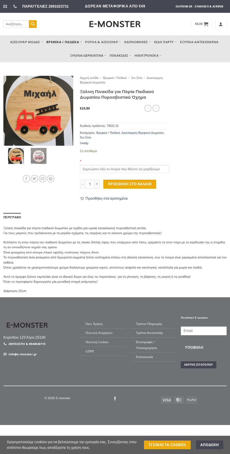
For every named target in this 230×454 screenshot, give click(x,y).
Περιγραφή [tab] (12, 217)
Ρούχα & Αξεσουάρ (101, 42)
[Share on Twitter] (34, 178)
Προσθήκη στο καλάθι (130, 183)
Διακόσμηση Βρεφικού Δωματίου (143, 132)
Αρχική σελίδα (89, 78)
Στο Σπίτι (136, 78)
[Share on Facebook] (26, 178)
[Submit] (33, 24)
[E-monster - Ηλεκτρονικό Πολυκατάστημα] (115, 24)
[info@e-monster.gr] (5, 6)
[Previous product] (156, 108)
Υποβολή (194, 347)
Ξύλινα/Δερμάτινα (87, 55)
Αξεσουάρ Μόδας (25, 42)
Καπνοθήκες (136, 42)
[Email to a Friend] (42, 178)
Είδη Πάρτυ (164, 42)
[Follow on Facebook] (115, 399)
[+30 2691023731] (15, 6)
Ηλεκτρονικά (147, 55)
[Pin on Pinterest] (50, 178)
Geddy (84, 143)
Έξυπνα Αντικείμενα (199, 42)
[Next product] (147, 108)
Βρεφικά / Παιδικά (62, 42)
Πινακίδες (119, 55)
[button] (201, 24)
